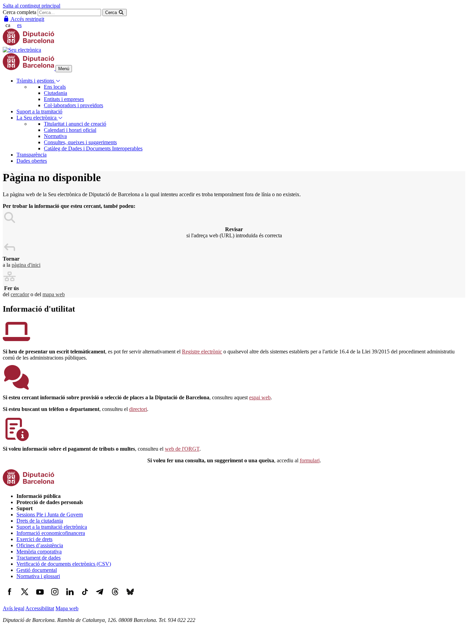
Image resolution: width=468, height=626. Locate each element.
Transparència (31, 155)
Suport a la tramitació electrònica (51, 527)
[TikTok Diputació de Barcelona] (85, 597)
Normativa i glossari (38, 576)
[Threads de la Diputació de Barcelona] (115, 597)
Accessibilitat (39, 608)
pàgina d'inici (26, 265)
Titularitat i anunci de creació (75, 124)
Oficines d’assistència (39, 545)
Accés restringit (27, 19)
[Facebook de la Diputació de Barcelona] (9, 597)
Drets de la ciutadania (39, 521)
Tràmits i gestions (36, 81)
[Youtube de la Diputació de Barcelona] (40, 597)
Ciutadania (55, 93)
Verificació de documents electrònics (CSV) (63, 564)
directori (138, 409)
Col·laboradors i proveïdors (73, 105)
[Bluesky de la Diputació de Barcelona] (130, 597)
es (19, 25)
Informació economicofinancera (50, 533)
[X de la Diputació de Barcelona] (25, 597)
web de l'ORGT (182, 449)
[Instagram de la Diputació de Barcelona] (55, 597)
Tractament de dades (38, 558)
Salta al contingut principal (31, 6)
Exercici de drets (34, 539)
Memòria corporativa (39, 551)
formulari (310, 460)
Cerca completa (19, 12)
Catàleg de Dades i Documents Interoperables (93, 148)
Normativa (55, 136)
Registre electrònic (202, 351)
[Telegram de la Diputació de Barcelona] (100, 597)
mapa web (53, 294)
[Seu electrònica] (22, 50)
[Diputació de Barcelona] (28, 44)
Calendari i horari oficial (70, 130)
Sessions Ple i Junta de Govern (49, 514)
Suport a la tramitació (39, 111)
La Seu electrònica (37, 118)
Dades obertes (31, 161)
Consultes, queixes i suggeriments (80, 142)
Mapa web (67, 608)
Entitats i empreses (64, 99)
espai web (260, 397)
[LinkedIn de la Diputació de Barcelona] (70, 597)
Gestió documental (36, 570)
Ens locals (55, 87)
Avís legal (13, 608)
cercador (20, 294)
